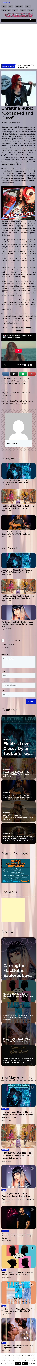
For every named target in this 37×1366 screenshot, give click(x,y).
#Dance (30, 10)
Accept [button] (18, 1363)
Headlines (4, 383)
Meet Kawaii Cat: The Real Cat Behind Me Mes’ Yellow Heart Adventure (17, 507)
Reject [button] (25, 1363)
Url (2, 690)
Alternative (11, 378)
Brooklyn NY (20, 378)
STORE (18, 330)
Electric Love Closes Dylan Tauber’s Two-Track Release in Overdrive (16, 481)
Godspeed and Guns (21, 381)
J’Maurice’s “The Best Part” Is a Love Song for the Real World (16, 1040)
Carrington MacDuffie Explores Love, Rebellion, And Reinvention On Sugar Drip (17, 624)
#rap (4, 6)
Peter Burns (16, 122)
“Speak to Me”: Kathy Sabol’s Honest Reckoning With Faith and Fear (18, 996)
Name (3, 671)
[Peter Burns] (18, 426)
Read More (32, 1363)
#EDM (15, 10)
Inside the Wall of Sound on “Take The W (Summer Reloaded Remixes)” (18, 1017)
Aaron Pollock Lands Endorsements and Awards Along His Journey (18, 817)
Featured (10, 381)
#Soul (22, 10)
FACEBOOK (28, 328)
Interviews (5, 1231)
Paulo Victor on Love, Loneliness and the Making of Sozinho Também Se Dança (25, 68)
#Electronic (6, 10)
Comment (4, 654)
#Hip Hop (19, 6)
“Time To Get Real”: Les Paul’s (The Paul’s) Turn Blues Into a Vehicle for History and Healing (18, 1060)
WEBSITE (19, 328)
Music (4, 1190)
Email (3, 681)
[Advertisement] (18, 44)
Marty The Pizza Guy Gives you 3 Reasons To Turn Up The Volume (15, 533)
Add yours (5, 647)
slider (16, 383)
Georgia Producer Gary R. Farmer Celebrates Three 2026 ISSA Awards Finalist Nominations (17, 838)
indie (11, 383)
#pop (10, 6)
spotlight (21, 383)
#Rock (28, 6)
